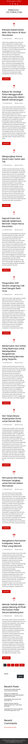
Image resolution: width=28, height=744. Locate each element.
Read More (6, 79)
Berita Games (19, 38)
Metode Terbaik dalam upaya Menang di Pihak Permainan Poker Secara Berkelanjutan (14, 608)
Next (22, 665)
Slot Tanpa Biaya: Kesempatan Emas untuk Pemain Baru (11, 418)
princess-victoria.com (14, 11)
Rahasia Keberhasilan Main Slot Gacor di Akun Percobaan (14, 32)
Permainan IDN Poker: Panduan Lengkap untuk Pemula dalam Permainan (12, 481)
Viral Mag (12, 742)
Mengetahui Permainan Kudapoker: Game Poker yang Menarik (14, 543)
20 (16, 665)
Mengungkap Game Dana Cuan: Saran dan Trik (13, 159)
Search (6, 674)
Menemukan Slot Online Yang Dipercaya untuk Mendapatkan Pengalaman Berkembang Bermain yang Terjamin (14, 352)
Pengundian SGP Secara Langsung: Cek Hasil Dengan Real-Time (13, 287)
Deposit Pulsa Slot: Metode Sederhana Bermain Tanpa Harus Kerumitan (13, 222)
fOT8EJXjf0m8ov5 (7, 38)
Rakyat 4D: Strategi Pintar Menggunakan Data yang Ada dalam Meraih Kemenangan (13, 95)
